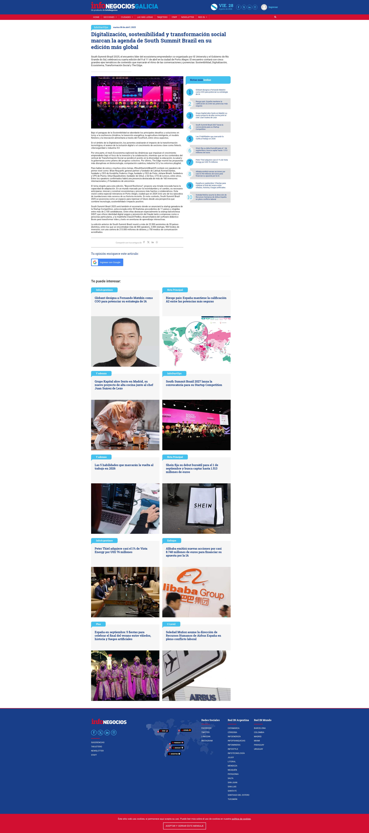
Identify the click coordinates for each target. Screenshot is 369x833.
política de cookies (241, 818)
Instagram (207, 741)
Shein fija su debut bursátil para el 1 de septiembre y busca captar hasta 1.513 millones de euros (211, 150)
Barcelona (260, 728)
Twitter (205, 732)
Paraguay (259, 745)
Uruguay (258, 749)
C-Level (171, 624)
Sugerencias (97, 742)
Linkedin (205, 736)
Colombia (259, 732)
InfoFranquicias (236, 741)
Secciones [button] (109, 17)
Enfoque (171, 540)
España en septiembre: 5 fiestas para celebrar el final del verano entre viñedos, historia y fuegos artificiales (211, 185)
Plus (98, 624)
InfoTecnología (236, 753)
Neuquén (232, 770)
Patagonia (233, 774)
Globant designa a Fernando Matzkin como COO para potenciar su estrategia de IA (212, 92)
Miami (257, 741)
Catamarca (233, 728)
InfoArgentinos (104, 289)
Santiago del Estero (238, 795)
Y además (101, 373)
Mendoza (232, 766)
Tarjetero (162, 17)
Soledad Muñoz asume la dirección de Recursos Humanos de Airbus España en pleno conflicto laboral (211, 197)
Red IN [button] (201, 17)
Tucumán (232, 799)
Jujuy (231, 757)
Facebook (206, 728)
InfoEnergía (234, 736)
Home (96, 17)
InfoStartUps (101, 27)
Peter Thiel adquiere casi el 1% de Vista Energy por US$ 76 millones (212, 161)
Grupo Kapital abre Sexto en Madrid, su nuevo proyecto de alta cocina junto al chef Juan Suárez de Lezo (211, 115)
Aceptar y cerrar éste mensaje (185, 825)
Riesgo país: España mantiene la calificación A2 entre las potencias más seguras (212, 103)
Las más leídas (145, 17)
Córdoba (232, 732)
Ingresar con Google (109, 262)
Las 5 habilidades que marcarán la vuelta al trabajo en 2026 (210, 137)
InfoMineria (234, 745)
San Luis (232, 786)
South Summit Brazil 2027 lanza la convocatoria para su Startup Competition (209, 127)
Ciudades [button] (126, 17)
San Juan (232, 782)
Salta (230, 778)
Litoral (232, 761)
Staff (174, 17)
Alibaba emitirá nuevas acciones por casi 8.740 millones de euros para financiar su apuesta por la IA (210, 173)
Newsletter (187, 17)
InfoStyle (233, 749)
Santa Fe (232, 791)
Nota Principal (175, 289)
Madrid (257, 736)
